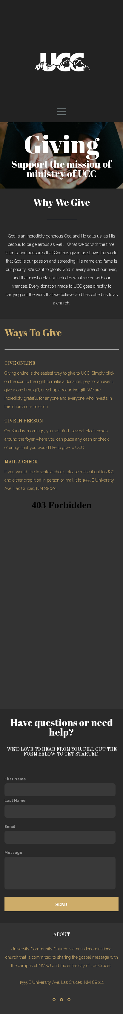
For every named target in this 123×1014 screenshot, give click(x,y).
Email (9, 826)
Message (13, 852)
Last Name (15, 800)
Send (61, 904)
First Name (15, 779)
